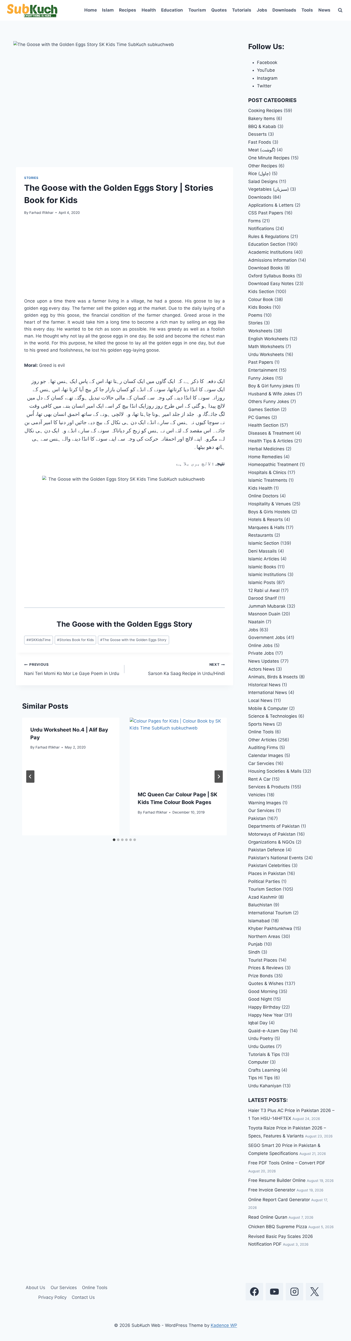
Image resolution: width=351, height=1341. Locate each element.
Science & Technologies (272, 716)
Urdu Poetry (260, 1038)
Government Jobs (266, 637)
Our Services (261, 810)
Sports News (261, 724)
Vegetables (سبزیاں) (268, 189)
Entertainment (263, 370)
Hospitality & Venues (269, 503)
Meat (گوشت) (261, 149)
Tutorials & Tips (264, 1054)
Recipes (127, 10)
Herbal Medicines (266, 448)
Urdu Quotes (261, 1046)
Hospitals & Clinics (267, 472)
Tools (307, 10)
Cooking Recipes (265, 110)
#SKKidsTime (38, 640)
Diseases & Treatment (271, 433)
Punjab (255, 944)
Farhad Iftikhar (41, 213)
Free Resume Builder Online (277, 1180)
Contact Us (83, 1297)
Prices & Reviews (265, 967)
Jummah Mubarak (266, 606)
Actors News (261, 669)
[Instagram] (294, 1291)
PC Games (259, 417)
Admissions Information (272, 260)
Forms (254, 220)
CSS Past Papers (265, 212)
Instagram (267, 78)
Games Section (264, 409)
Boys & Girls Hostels (269, 511)
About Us (35, 1287)
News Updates (263, 661)
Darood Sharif (262, 598)
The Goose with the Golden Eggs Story (133, 640)
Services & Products (269, 786)
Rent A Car (259, 779)
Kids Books (259, 307)
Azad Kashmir (262, 897)
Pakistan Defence (266, 849)
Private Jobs (261, 653)
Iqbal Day (257, 1022)
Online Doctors (263, 495)
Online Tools (261, 731)
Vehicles (256, 794)
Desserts (257, 134)
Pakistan (257, 818)
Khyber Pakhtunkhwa (270, 928)
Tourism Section (264, 889)
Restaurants (260, 535)
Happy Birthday (264, 1007)
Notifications (261, 228)
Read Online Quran (267, 1217)
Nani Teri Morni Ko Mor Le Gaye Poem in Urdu (71, 669)
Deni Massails (262, 551)
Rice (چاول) (259, 173)
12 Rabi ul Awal (264, 590)
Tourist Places (262, 960)
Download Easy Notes (271, 283)
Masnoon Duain (264, 613)
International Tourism (270, 912)
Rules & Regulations (268, 236)
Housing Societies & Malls (274, 771)
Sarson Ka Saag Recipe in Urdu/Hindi (186, 669)
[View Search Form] (340, 10)
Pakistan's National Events (275, 857)
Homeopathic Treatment (273, 464)
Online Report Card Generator (279, 1199)
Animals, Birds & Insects (273, 676)
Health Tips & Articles (270, 440)
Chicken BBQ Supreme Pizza (277, 1226)
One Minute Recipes (269, 157)
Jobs (262, 10)
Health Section (263, 425)
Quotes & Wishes (265, 983)
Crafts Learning (264, 1070)
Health (149, 10)
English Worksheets (268, 338)
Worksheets (260, 330)
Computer (258, 1062)
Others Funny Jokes (268, 401)
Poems (255, 315)
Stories (31, 178)
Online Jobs (260, 645)
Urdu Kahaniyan (264, 1085)
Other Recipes (262, 165)
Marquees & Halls (266, 527)
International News (267, 692)
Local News (260, 700)
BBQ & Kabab (262, 126)
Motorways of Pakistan (271, 834)
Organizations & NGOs (271, 842)
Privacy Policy (52, 1297)
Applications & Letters (270, 205)
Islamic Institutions (267, 574)
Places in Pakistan (267, 873)
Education (172, 10)
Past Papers (260, 362)
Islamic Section (263, 543)
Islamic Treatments (267, 480)
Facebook (267, 62)
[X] (314, 1291)
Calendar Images (265, 755)
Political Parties (264, 881)
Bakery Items (261, 118)
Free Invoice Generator (271, 1189)
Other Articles (262, 739)
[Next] (219, 776)
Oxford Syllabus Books (271, 275)
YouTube (266, 70)
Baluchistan (260, 904)
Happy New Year (265, 1015)
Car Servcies (261, 763)
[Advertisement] (124, 260)
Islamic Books (262, 566)
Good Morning (263, 991)
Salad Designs (263, 181)
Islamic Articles (263, 558)
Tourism (197, 10)
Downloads (284, 10)
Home (90, 10)
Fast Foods (259, 142)
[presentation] (178, 750)
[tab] (114, 839)
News (324, 10)
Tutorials (241, 10)
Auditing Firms (263, 747)
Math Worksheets (266, 346)
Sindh (254, 952)
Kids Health (260, 488)
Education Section (266, 244)
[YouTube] (274, 1291)
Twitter (264, 85)
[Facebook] (254, 1291)
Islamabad (259, 920)
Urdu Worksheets (266, 354)
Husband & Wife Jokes (271, 393)
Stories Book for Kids (75, 640)
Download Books (265, 267)
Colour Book (260, 299)
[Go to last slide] (30, 776)
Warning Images (264, 802)
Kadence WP (224, 1325)
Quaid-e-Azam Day (268, 1030)
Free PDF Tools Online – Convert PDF (286, 1162)
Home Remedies (265, 456)
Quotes (219, 10)
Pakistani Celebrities (269, 865)
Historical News (264, 684)
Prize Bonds (260, 975)
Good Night (260, 999)
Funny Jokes (261, 378)
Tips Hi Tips (260, 1077)
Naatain (256, 621)
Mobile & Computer (268, 708)
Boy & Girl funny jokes (270, 385)
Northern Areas (264, 936)
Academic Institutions (270, 252)
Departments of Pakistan (274, 826)
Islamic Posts (261, 582)
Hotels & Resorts (265, 519)
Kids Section (261, 291)
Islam (108, 10)
